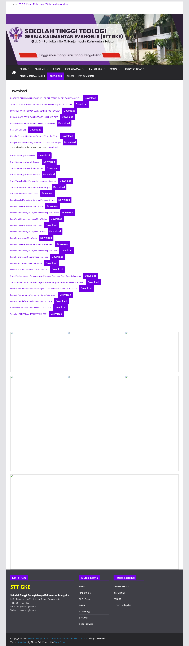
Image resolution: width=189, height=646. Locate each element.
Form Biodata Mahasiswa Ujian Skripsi (27, 206)
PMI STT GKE (95, 68)
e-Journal (83, 617)
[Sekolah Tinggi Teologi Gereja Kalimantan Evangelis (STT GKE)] (13, 72)
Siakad (57, 68)
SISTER (82, 605)
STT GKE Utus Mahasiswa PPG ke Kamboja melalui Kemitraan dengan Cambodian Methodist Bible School (45, 5)
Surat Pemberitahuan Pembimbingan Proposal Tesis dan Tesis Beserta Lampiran (46, 276)
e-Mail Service (86, 623)
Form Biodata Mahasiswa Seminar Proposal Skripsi (32, 200)
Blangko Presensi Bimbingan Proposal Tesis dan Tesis (34, 136)
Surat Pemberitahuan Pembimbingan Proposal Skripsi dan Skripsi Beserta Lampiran (47, 282)
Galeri (70, 76)
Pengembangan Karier (32, 76)
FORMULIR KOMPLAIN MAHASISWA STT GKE (29, 269)
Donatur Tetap (133, 68)
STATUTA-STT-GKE (18, 129)
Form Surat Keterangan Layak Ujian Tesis (28, 231)
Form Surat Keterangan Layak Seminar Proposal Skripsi (34, 212)
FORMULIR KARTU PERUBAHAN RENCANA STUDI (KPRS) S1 (35, 110)
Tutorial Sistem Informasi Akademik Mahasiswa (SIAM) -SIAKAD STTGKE (41, 104)
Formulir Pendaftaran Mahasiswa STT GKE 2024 (31, 301)
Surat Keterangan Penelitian (22, 155)
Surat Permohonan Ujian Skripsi (24, 193)
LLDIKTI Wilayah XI (123, 605)
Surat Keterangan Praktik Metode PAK (26, 168)
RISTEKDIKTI (120, 592)
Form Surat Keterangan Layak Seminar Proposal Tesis (33, 250)
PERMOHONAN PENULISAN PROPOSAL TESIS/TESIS (32, 123)
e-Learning (84, 611)
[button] (28, 69)
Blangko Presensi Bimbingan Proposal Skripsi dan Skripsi (35, 142)
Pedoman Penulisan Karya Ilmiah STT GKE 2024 (30, 307)
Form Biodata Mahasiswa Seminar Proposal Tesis (32, 244)
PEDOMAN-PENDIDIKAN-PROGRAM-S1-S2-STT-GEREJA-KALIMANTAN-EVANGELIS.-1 (45, 98)
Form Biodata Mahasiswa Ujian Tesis (26, 225)
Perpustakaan (73, 68)
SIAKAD (82, 586)
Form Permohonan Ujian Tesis (23, 238)
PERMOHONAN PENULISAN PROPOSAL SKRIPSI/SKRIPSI (34, 117)
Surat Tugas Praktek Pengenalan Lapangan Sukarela (33, 181)
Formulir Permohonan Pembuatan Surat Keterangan (33, 295)
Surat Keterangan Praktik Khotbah (25, 162)
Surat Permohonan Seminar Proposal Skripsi (30, 187)
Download (56, 76)
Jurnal (113, 68)
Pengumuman (86, 76)
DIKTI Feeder (85, 599)
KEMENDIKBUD (121, 586)
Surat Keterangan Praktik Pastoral (25, 174)
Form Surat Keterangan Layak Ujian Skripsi (28, 219)
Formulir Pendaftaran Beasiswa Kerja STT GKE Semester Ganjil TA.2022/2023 (43, 288)
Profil (23, 68)
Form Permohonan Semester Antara (26, 263)
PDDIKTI (118, 599)
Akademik (40, 68)
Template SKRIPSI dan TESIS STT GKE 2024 (28, 314)
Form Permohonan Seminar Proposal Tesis (29, 257)
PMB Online (85, 592)
